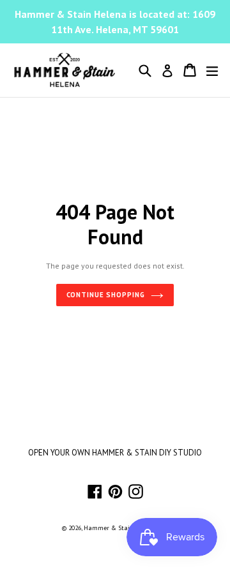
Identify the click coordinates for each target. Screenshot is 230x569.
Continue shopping (105, 294)
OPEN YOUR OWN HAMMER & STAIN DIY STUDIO (115, 452)
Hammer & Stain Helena (120, 528)
